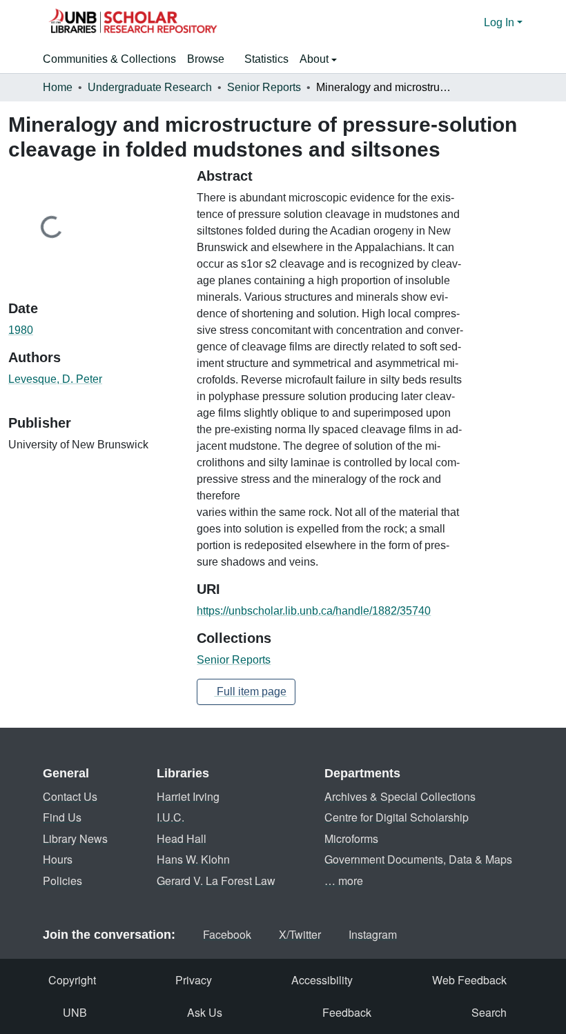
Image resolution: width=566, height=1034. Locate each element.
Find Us (62, 817)
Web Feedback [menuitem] (469, 980)
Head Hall (181, 838)
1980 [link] (20, 330)
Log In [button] (500, 22)
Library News (75, 838)
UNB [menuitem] (75, 1012)
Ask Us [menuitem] (204, 1012)
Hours (57, 859)
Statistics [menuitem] (266, 59)
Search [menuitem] (489, 1012)
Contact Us (70, 796)
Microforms (351, 838)
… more (343, 880)
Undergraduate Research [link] (150, 87)
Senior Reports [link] (264, 87)
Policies (62, 880)
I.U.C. (170, 817)
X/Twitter (300, 934)
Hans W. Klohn (193, 859)
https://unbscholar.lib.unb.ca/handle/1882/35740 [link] (314, 611)
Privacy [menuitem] (193, 980)
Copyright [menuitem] (72, 980)
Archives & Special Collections (400, 796)
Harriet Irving (188, 796)
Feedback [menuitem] (346, 1012)
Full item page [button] (250, 691)
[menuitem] (210, 59)
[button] (132, 23)
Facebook (227, 934)
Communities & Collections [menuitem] (109, 59)
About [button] (315, 59)
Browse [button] (205, 59)
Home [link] (57, 87)
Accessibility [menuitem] (322, 980)
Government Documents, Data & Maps (418, 859)
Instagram (373, 934)
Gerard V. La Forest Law (216, 880)
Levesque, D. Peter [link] (55, 379)
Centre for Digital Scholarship (396, 817)
